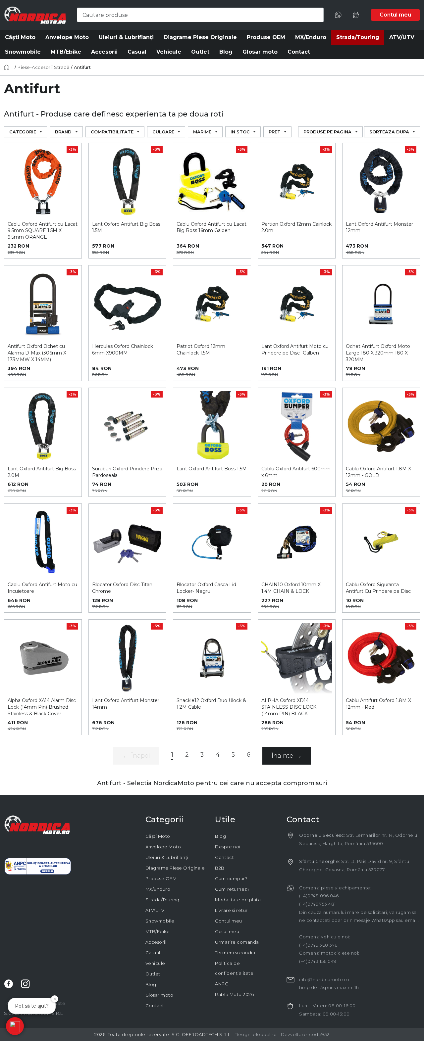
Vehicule (155, 963)
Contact (154, 1005)
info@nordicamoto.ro (324, 979)
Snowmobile (160, 920)
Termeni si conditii (235, 952)
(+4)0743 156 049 (317, 961)
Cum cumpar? (231, 878)
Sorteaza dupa (389, 131)
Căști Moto (157, 836)
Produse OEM (161, 878)
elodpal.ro (265, 1034)
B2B (220, 868)
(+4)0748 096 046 (319, 895)
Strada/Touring (162, 899)
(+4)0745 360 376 (318, 945)
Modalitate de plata (238, 899)
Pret (275, 131)
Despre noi (227, 846)
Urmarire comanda (237, 942)
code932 (319, 1034)
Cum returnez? (232, 889)
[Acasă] (8, 67)
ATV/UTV (155, 910)
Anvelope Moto (163, 846)
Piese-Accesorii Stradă (44, 67)
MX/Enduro (158, 889)
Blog (150, 984)
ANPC (221, 983)
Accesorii (156, 942)
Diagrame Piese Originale (175, 868)
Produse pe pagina (327, 131)
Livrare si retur (231, 910)
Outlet (152, 973)
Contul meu (228, 920)
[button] (15, 1026)
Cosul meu (227, 931)
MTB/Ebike (157, 931)
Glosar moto (159, 995)
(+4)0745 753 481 (317, 904)
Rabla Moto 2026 (234, 994)
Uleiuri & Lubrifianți (166, 857)
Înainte (287, 755)
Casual (152, 952)
